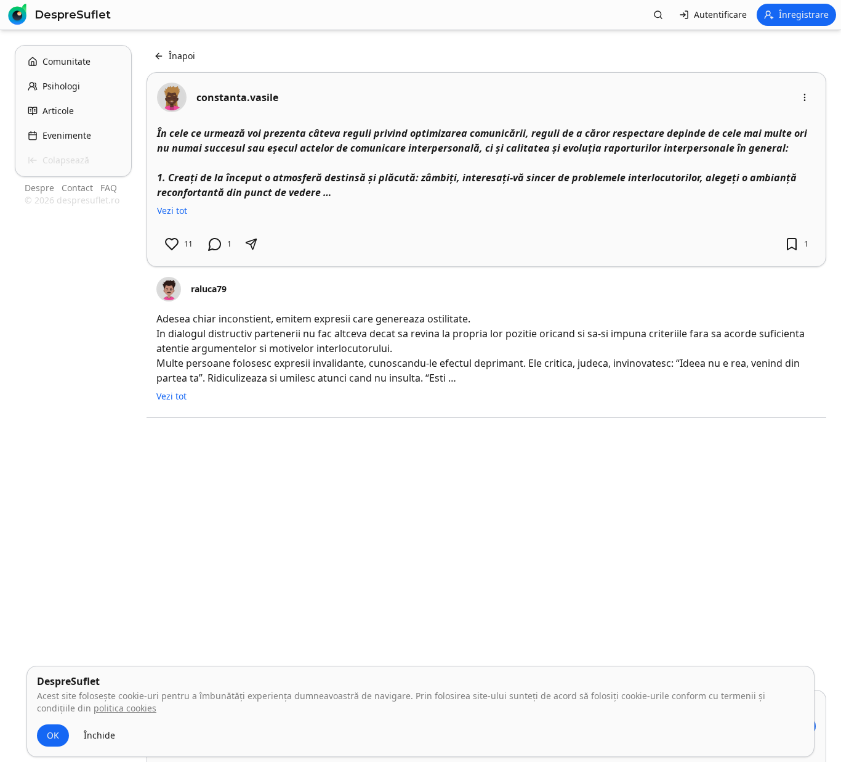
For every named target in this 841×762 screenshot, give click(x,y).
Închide (99, 735)
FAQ (108, 188)
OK (53, 735)
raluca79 (209, 289)
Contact (78, 188)
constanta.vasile (237, 97)
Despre (41, 188)
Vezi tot (172, 210)
